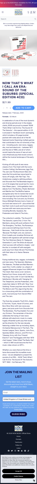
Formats (18, 439)
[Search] (35, 19)
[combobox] (18, 19)
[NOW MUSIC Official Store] (18, 12)
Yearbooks (18, 442)
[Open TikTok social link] (28, 451)
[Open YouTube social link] (18, 451)
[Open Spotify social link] (25, 451)
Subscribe (18, 414)
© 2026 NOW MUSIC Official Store (18, 433)
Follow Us (18, 445)
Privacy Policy (18, 409)
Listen (19, 448)
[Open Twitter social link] (12, 451)
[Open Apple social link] (22, 451)
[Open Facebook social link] (8, 451)
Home (18, 436)
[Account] (31, 12)
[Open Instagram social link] (15, 451)
